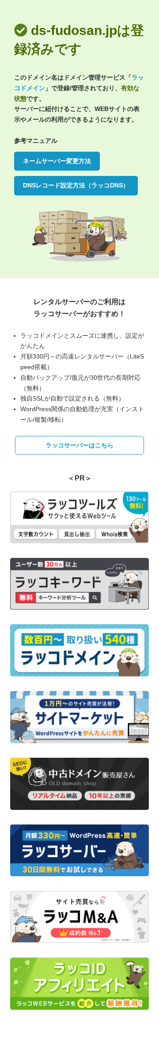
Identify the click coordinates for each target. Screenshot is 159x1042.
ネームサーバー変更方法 (57, 160)
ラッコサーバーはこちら (79, 445)
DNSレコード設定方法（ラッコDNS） (76, 185)
